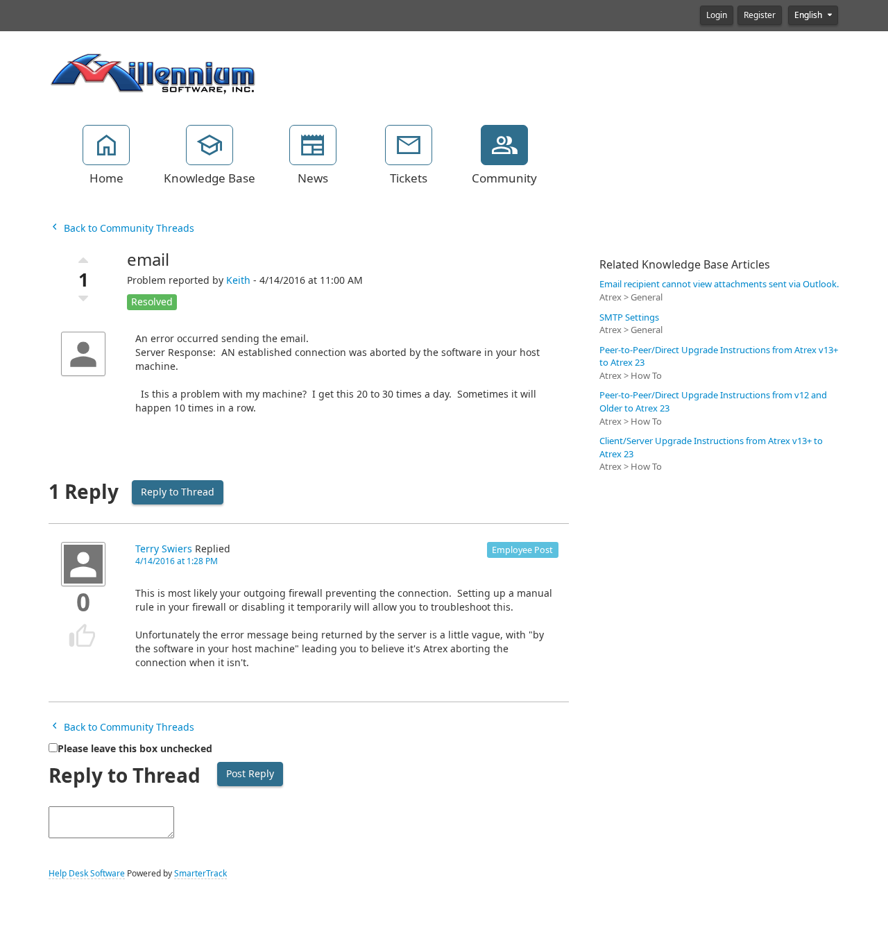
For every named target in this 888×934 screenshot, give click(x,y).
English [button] (809, 15)
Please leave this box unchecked (135, 748)
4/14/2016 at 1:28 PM (176, 561)
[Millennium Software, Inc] (153, 72)
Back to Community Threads (127, 228)
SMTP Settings (629, 317)
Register (760, 15)
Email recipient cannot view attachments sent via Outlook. (719, 284)
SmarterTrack (200, 873)
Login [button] (716, 15)
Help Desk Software (87, 873)
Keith (238, 280)
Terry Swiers (163, 548)
